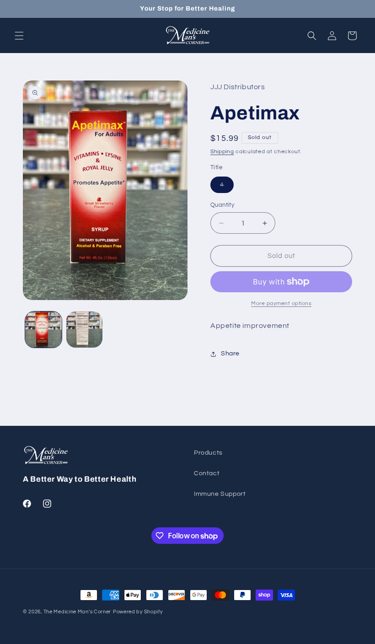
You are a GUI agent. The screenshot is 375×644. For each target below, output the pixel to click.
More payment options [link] (281, 303)
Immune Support (220, 494)
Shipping (222, 152)
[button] (19, 36)
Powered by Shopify (138, 611)
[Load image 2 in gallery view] (84, 329)
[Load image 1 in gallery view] (43, 329)
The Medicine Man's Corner (77, 611)
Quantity (222, 205)
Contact (207, 473)
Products (208, 453)
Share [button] (230, 353)
